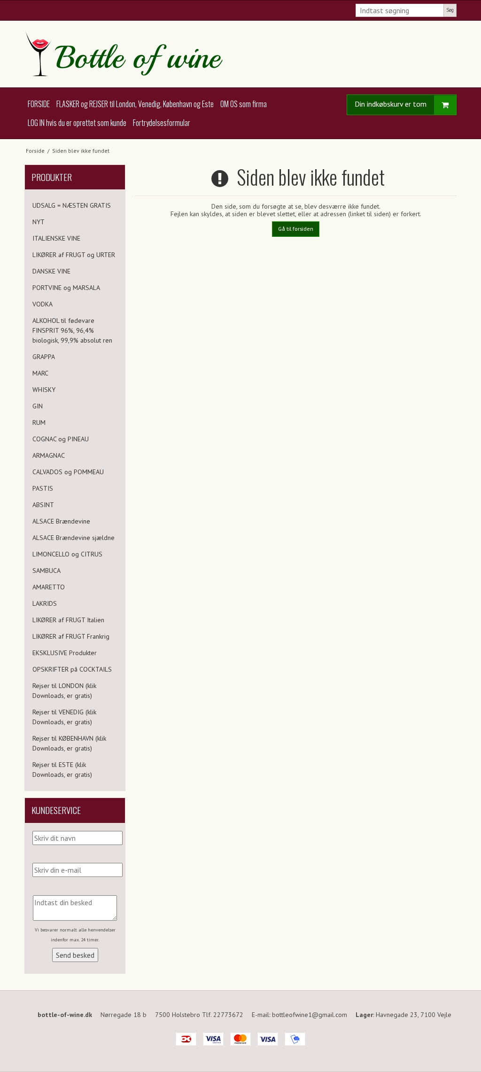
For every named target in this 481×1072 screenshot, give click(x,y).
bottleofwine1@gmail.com (309, 1014)
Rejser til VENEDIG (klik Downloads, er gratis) (64, 717)
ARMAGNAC (48, 455)
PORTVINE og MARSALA (66, 287)
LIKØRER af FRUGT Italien (68, 620)
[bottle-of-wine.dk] (240, 54)
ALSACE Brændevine (61, 521)
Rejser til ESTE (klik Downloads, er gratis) (62, 769)
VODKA (42, 304)
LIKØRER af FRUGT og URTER (73, 254)
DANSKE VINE (51, 271)
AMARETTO (48, 587)
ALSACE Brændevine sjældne (73, 537)
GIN (37, 406)
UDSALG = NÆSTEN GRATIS (71, 205)
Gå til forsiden (295, 228)
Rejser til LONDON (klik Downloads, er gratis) (64, 690)
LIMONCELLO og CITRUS (67, 554)
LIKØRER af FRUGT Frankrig (70, 636)
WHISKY (43, 389)
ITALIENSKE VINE (56, 238)
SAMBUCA (46, 570)
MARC (40, 373)
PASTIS (42, 488)
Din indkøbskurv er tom (391, 104)
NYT (38, 222)
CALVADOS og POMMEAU (68, 472)
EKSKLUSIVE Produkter (64, 653)
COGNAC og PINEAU (60, 439)
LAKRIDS (44, 603)
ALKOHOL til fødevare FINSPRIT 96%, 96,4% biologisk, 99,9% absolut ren (72, 330)
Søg (450, 10)
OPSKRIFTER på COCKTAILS (72, 669)
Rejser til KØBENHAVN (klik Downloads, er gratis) (69, 743)
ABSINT (43, 505)
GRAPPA (43, 356)
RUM (39, 422)
